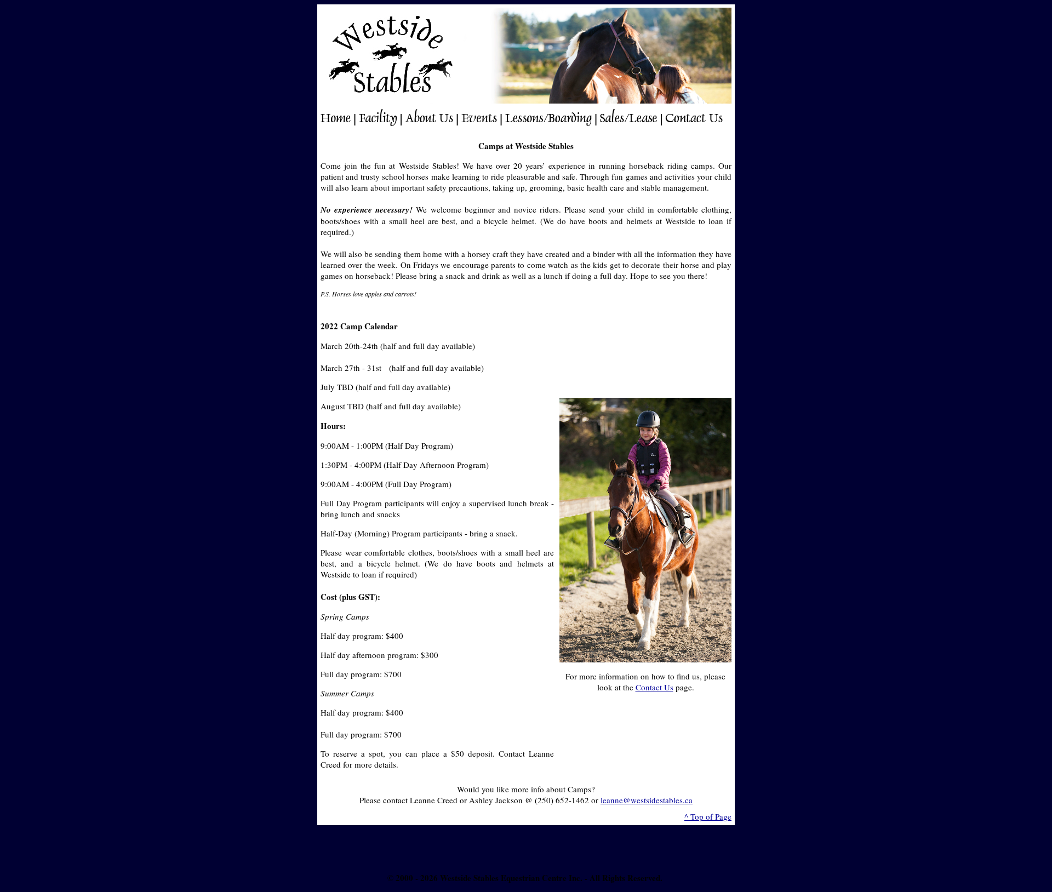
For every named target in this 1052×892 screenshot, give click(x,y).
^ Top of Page (707, 816)
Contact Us (654, 687)
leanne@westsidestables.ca (647, 799)
